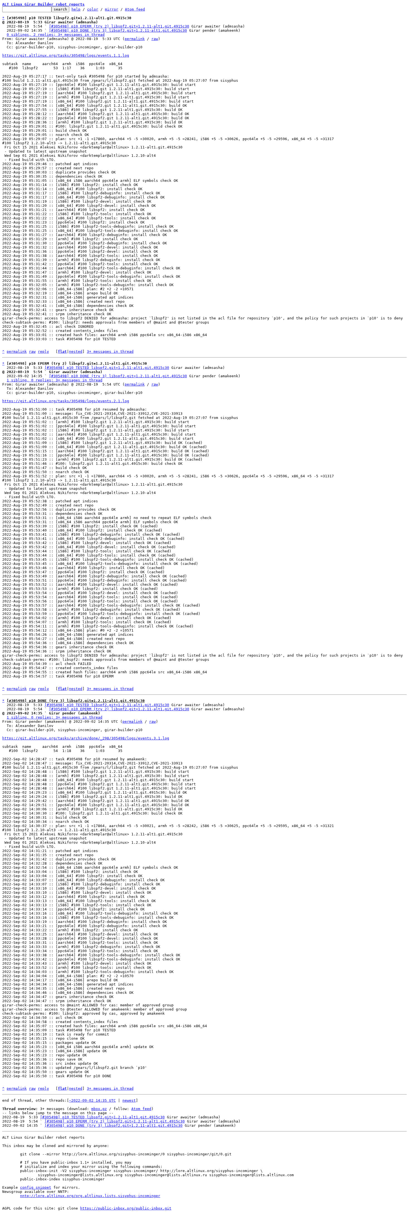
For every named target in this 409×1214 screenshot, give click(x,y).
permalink (135, 39)
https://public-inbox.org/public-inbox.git (125, 1208)
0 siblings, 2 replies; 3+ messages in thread (56, 35)
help (76, 9)
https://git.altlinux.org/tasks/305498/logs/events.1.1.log (65, 55)
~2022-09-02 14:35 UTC (92, 1100)
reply (43, 351)
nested (75, 351)
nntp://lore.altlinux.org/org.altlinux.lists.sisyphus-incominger (90, 1196)
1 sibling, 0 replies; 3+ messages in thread (54, 380)
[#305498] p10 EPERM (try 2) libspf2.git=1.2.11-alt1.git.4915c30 (119, 26)
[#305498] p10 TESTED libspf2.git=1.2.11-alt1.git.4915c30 (107, 368)
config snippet (35, 1187)
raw (154, 39)
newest (129, 1100)
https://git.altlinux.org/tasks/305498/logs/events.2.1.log (65, 401)
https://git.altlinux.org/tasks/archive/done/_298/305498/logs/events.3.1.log (85, 738)
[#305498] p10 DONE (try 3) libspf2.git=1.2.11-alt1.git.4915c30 (118, 30)
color (92, 9)
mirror (111, 9)
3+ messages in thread (110, 351)
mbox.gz (99, 1109)
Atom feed (135, 9)
